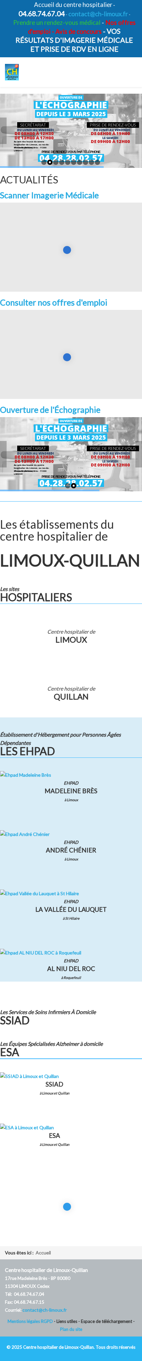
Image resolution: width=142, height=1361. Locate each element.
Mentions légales (24, 1321)
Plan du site (71, 1329)
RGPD (47, 1321)
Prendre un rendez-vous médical (56, 22)
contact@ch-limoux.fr (98, 14)
